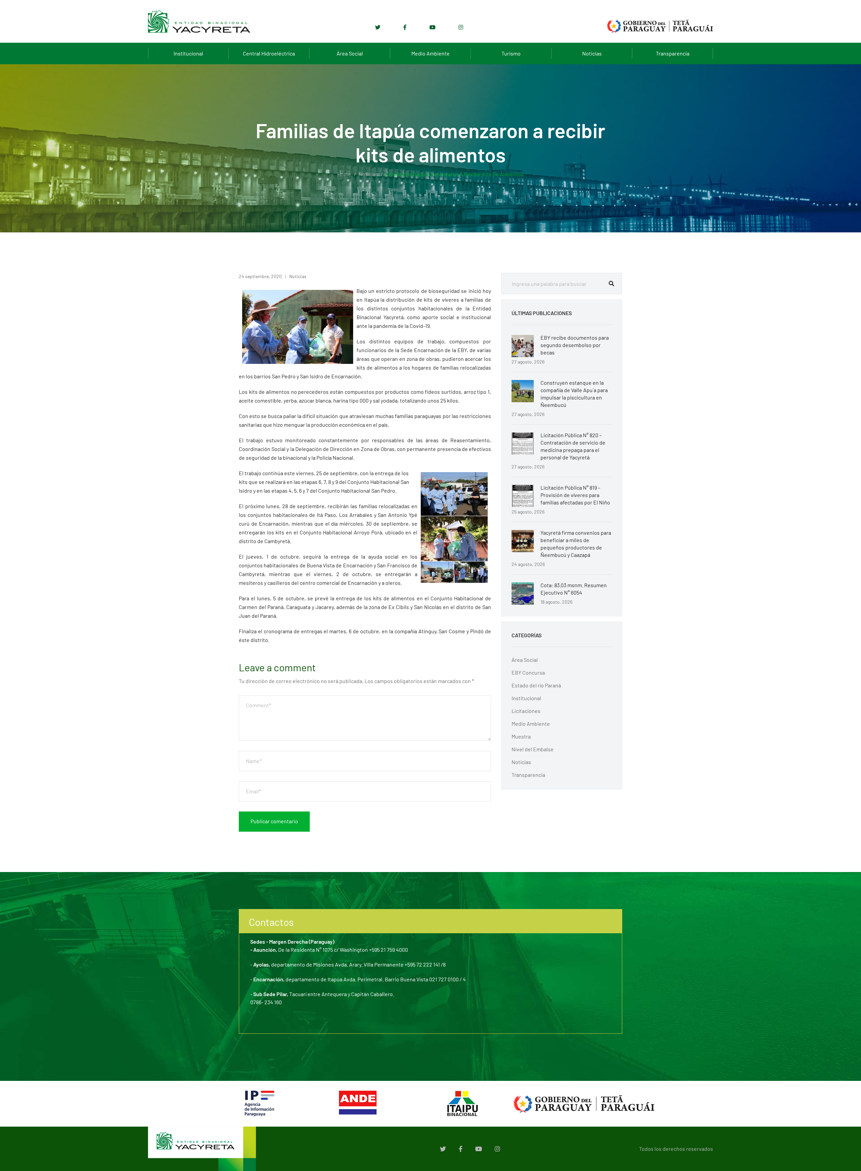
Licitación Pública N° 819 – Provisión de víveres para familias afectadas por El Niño (575, 494)
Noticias (592, 53)
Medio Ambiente (430, 53)
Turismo (511, 53)
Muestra (521, 736)
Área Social (350, 53)
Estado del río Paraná (536, 685)
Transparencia (672, 53)
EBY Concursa (528, 672)
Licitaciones (526, 711)
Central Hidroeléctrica (269, 53)
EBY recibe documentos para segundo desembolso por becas (574, 344)
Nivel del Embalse (533, 749)
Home (344, 174)
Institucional (188, 53)
